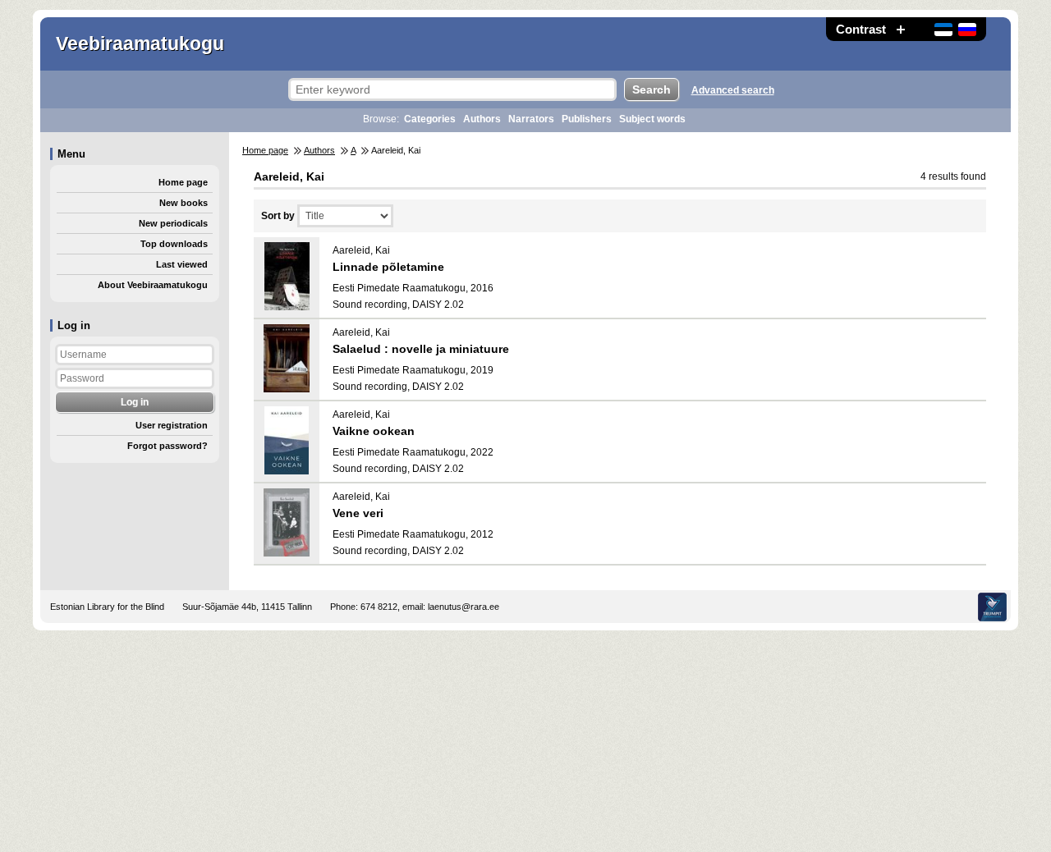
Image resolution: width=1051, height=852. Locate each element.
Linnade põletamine (388, 266)
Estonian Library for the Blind (107, 607)
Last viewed (182, 264)
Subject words (652, 119)
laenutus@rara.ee (463, 607)
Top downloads (174, 244)
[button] (901, 29)
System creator (992, 607)
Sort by (278, 216)
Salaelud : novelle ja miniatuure (421, 348)
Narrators (531, 119)
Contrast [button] (861, 29)
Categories (430, 119)
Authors (482, 119)
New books (183, 203)
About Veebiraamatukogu (153, 285)
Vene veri (358, 513)
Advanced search (732, 90)
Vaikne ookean (374, 430)
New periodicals (173, 223)
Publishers (587, 119)
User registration (171, 425)
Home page (183, 182)
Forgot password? (167, 446)
